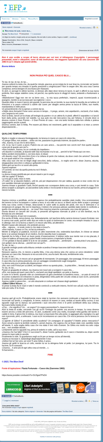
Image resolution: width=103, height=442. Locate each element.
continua (73, 37)
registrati (26, 50)
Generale (17, 27)
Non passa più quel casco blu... (18, 31)
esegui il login (16, 50)
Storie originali (7, 27)
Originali (15, 19)
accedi (95, 19)
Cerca (23, 19)
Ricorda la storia (85, 28)
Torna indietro (6, 411)
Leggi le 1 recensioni (11, 400)
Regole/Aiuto (33, 19)
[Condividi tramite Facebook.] (6, 23)
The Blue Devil (13, 34)
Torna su (95, 401)
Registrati (88, 19)
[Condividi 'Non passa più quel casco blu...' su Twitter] (17, 23)
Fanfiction (6, 19)
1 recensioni (36, 34)
